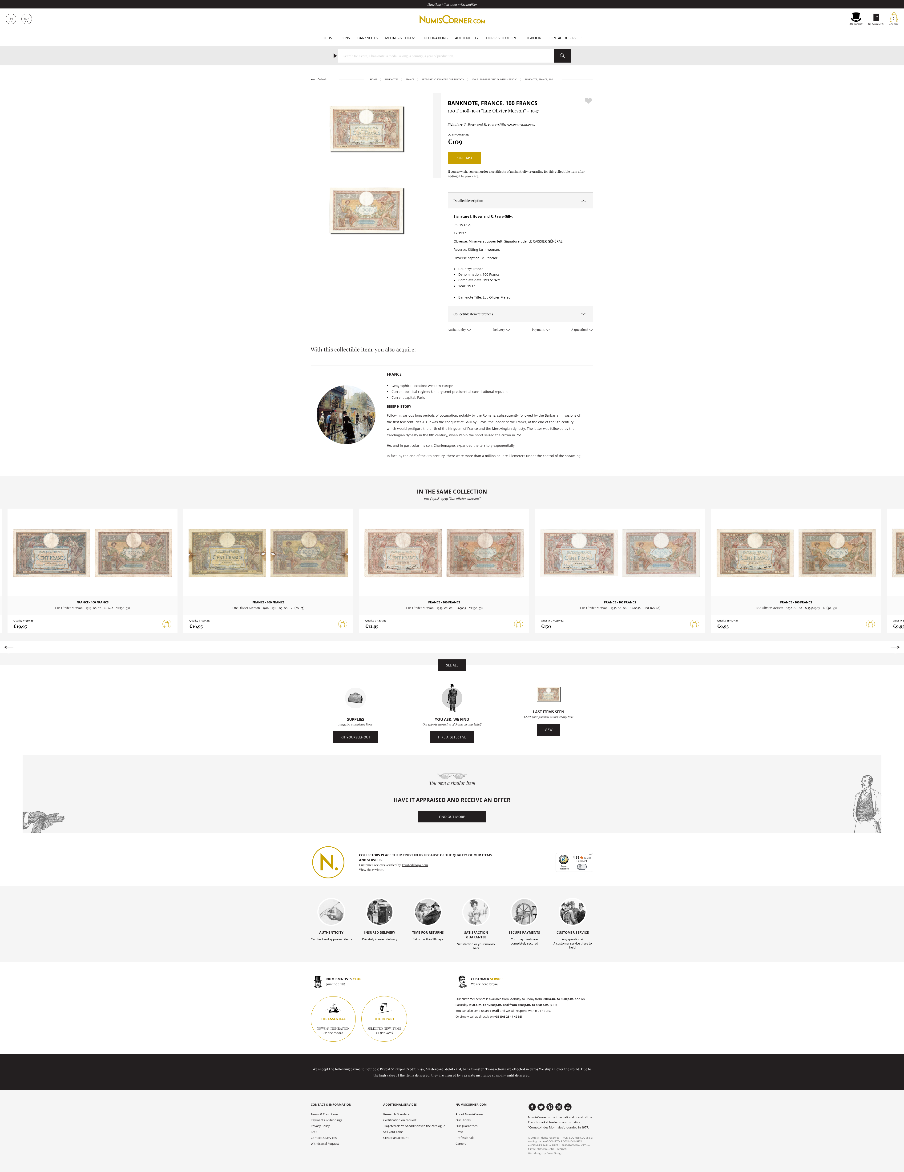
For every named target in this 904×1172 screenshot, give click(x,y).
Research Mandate (396, 1114)
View (549, 729)
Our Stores (463, 1120)
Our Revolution (501, 38)
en (11, 18)
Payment (538, 329)
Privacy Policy (320, 1126)
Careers (461, 1144)
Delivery (499, 329)
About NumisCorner (470, 1114)
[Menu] (590, 856)
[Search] (562, 56)
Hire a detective (452, 737)
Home (373, 79)
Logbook (532, 38)
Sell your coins (393, 1132)
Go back (322, 79)
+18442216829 (467, 4)
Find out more (452, 816)
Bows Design (554, 1153)
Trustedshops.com (415, 865)
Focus (326, 38)
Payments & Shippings (326, 1120)
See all (452, 665)
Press (459, 1132)
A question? (580, 329)
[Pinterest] (550, 1107)
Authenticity (466, 38)
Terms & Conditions (324, 1114)
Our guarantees (466, 1126)
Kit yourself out (355, 737)
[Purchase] (167, 624)
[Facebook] (532, 1107)
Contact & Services (566, 38)
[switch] (582, 867)
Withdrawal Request (325, 1144)
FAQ (314, 1132)
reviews (377, 869)
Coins (344, 38)
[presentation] (8, 647)
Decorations (436, 38)
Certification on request (399, 1120)
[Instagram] (559, 1107)
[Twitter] (541, 1107)
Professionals (465, 1138)
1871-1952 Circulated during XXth (443, 79)
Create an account (396, 1138)
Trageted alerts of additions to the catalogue (414, 1126)
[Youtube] (568, 1107)
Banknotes (367, 38)
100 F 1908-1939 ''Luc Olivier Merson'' (494, 79)
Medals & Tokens (400, 38)
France (410, 79)
